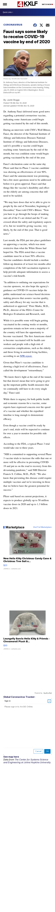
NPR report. (26, 356)
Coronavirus (12, 24)
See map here (11, 756)
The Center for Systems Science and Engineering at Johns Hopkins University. (27, 761)
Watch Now (47, 4)
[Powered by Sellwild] (47, 693)
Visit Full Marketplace (42, 527)
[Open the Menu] (4, 4)
